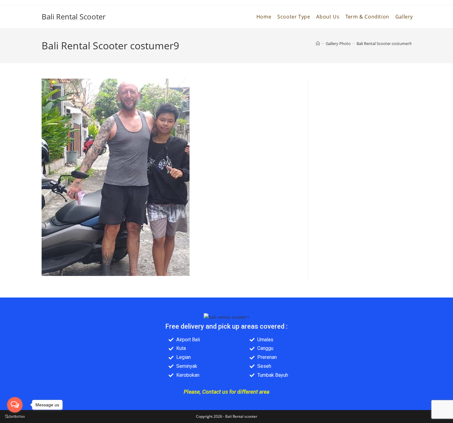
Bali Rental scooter (241, 416)
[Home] (318, 43)
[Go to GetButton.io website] (15, 417)
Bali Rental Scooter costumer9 (384, 43)
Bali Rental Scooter (74, 16)
